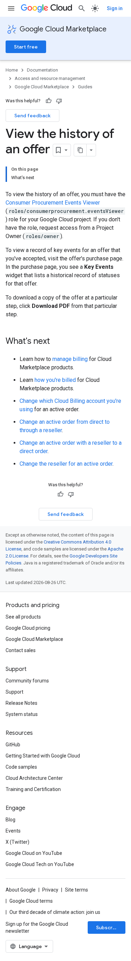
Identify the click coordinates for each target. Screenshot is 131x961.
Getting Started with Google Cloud (43, 756)
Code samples (21, 767)
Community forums (27, 680)
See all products (23, 617)
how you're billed (55, 380)
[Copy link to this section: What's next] (57, 342)
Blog (10, 819)
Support (14, 692)
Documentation (42, 70)
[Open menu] (11, 8)
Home (12, 70)
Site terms (76, 890)
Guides (85, 86)
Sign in (115, 8)
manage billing (70, 359)
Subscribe (108, 927)
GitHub (13, 744)
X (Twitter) (17, 842)
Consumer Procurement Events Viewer (53, 202)
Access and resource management (50, 78)
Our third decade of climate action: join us (54, 912)
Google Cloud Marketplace (63, 29)
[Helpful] (48, 101)
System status (22, 714)
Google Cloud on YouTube (34, 853)
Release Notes (21, 703)
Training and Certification (33, 789)
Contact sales (21, 650)
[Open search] (82, 8)
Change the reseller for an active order (66, 463)
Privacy (50, 890)
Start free (26, 47)
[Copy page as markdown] (80, 150)
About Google (21, 890)
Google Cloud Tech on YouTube (40, 864)
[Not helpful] (59, 101)
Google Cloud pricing (28, 628)
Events (13, 831)
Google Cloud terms (31, 901)
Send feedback (32, 115)
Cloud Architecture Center (34, 778)
